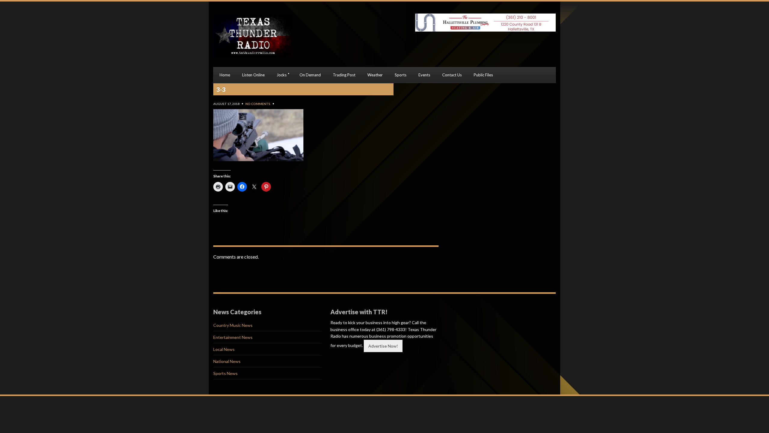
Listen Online (253, 74)
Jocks (282, 74)
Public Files (483, 74)
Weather (375, 74)
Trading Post (344, 74)
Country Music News (233, 325)
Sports (400, 74)
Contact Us (452, 74)
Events (424, 74)
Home (225, 74)
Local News (224, 349)
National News (227, 361)
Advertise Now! (383, 346)
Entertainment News (233, 337)
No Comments (257, 104)
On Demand (310, 74)
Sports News (225, 373)
